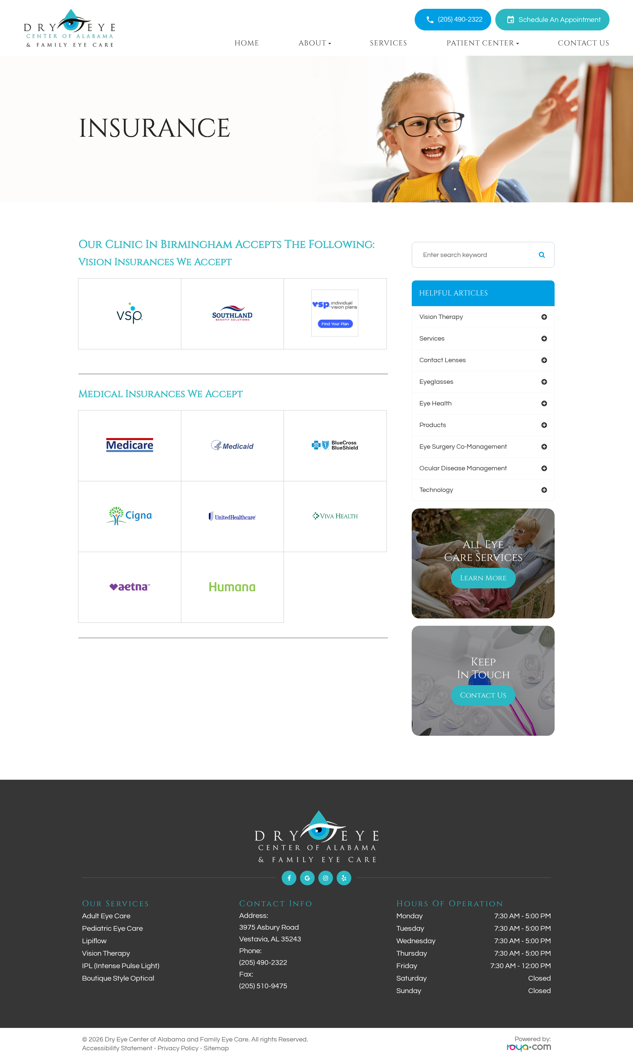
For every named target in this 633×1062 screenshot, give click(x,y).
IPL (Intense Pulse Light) (120, 966)
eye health (435, 403)
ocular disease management (463, 468)
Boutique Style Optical (118, 978)
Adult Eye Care (106, 916)
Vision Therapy (106, 953)
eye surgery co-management (463, 446)
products (432, 425)
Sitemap (216, 1048)
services (432, 338)
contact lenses (442, 360)
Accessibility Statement (117, 1048)
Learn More (483, 578)
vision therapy (441, 316)
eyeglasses (436, 381)
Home (246, 43)
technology (436, 489)
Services (388, 43)
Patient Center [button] (480, 43)
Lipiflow (94, 941)
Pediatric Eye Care (112, 928)
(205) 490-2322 (460, 19)
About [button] (312, 43)
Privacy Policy (178, 1048)
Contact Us (584, 43)
